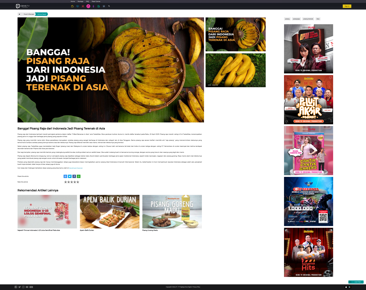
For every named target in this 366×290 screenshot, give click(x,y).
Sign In (347, 6)
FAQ (87, 1)
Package (80, 1)
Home (73, 1)
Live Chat (358, 282)
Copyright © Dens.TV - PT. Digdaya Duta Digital (179, 287)
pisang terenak (308, 19)
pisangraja (296, 19)
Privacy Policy (196, 287)
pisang (287, 19)
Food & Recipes (29, 14)
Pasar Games (96, 1)
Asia (318, 19)
